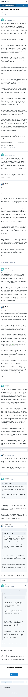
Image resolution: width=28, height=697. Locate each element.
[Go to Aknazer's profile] (2, 19)
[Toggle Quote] (3, 483)
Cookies (14, 692)
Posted (10, 20)
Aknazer (4, 12)
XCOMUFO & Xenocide (9, 2)
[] (6, 183)
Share (7, 682)
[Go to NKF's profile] (2, 184)
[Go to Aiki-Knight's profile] (2, 455)
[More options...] (25, 20)
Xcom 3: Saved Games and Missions (17, 14)
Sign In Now (14, 674)
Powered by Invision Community (14, 694)
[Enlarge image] (12, 344)
